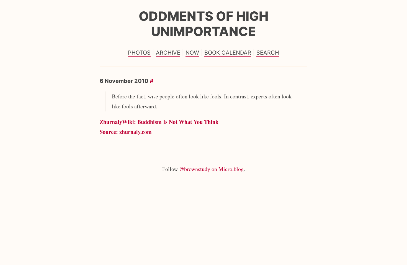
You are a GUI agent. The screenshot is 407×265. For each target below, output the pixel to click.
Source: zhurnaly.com (126, 132)
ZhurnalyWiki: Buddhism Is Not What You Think (159, 122)
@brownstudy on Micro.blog (211, 169)
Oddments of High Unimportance (203, 23)
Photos (139, 52)
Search (267, 52)
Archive (168, 52)
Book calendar (227, 52)
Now (192, 52)
